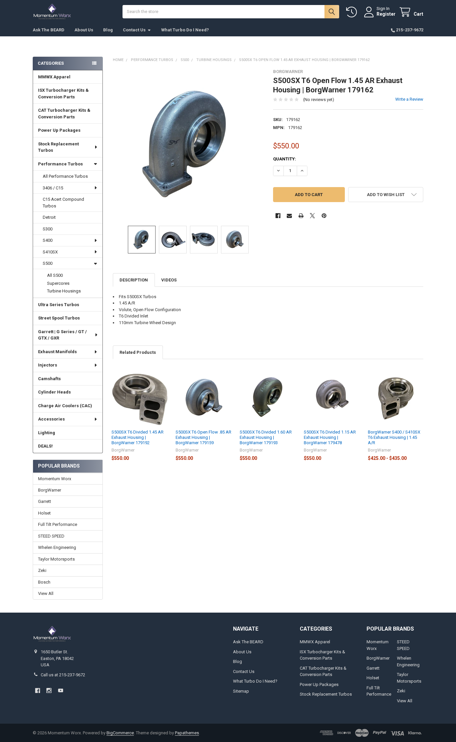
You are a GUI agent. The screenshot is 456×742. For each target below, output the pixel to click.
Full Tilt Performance (57, 524)
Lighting (46, 432)
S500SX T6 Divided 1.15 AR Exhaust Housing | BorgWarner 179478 (330, 438)
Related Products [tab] (138, 352)
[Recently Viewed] (353, 12)
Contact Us (134, 29)
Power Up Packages (59, 130)
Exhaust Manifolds (57, 351)
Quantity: (284, 158)
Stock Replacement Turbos (58, 147)
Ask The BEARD (48, 29)
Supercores (58, 283)
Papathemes (187, 732)
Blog (108, 29)
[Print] (301, 215)
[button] (385, 194)
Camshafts (49, 378)
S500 (47, 263)
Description (134, 279)
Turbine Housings (64, 290)
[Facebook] (278, 215)
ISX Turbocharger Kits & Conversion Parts (63, 93)
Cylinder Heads (54, 392)
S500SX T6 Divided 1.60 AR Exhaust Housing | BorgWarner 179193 (266, 438)
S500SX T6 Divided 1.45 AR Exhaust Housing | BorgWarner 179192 (137, 438)
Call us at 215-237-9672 (63, 674)
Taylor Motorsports (56, 559)
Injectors (47, 364)
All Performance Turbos (65, 176)
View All (45, 593)
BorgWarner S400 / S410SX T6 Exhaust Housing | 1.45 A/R (394, 438)
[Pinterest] (324, 215)
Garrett (44, 501)
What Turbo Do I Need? (185, 29)
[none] (188, 144)
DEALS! (45, 446)
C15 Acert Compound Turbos (63, 202)
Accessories (51, 419)
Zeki (42, 570)
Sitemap (241, 691)
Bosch (44, 582)
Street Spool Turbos (59, 317)
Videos (169, 279)
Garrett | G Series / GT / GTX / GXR (62, 335)
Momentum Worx (54, 478)
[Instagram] (49, 690)
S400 (47, 240)
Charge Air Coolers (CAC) (65, 405)
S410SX (50, 251)
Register (386, 14)
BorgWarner (49, 490)
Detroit (49, 217)
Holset (44, 513)
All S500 (55, 275)
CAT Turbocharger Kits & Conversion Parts (64, 113)
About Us (83, 29)
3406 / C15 (53, 187)
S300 (47, 228)
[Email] (289, 215)
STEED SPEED (51, 536)
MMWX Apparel (54, 76)
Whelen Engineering (57, 547)
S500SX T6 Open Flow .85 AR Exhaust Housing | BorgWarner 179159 (203, 438)
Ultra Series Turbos (58, 304)
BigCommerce (120, 732)
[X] (312, 215)
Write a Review (409, 99)
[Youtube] (60, 690)
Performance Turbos (60, 163)
